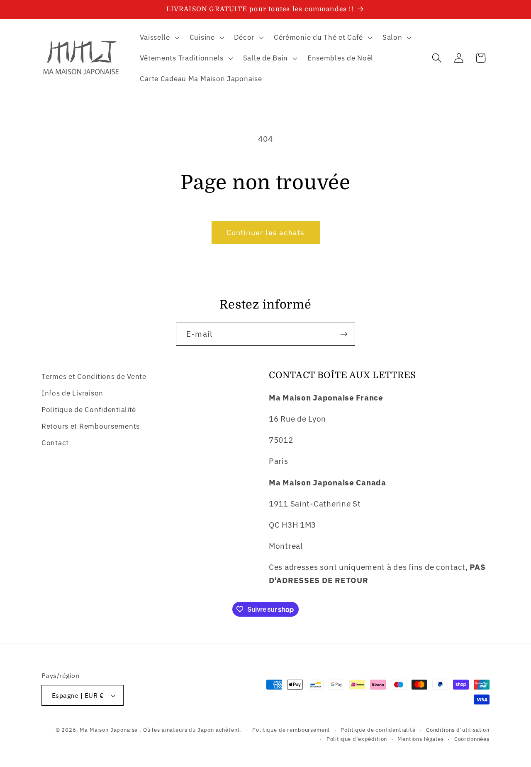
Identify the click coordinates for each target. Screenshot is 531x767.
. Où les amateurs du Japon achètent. (190, 729)
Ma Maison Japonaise (109, 729)
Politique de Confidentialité (88, 409)
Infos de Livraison (72, 393)
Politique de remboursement (291, 729)
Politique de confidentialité (378, 729)
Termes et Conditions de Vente (93, 376)
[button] (158, 37)
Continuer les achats (266, 232)
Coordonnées (472, 739)
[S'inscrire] (344, 334)
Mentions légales (420, 739)
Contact (55, 442)
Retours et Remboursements (90, 426)
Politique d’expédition (356, 739)
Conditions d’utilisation (458, 729)
